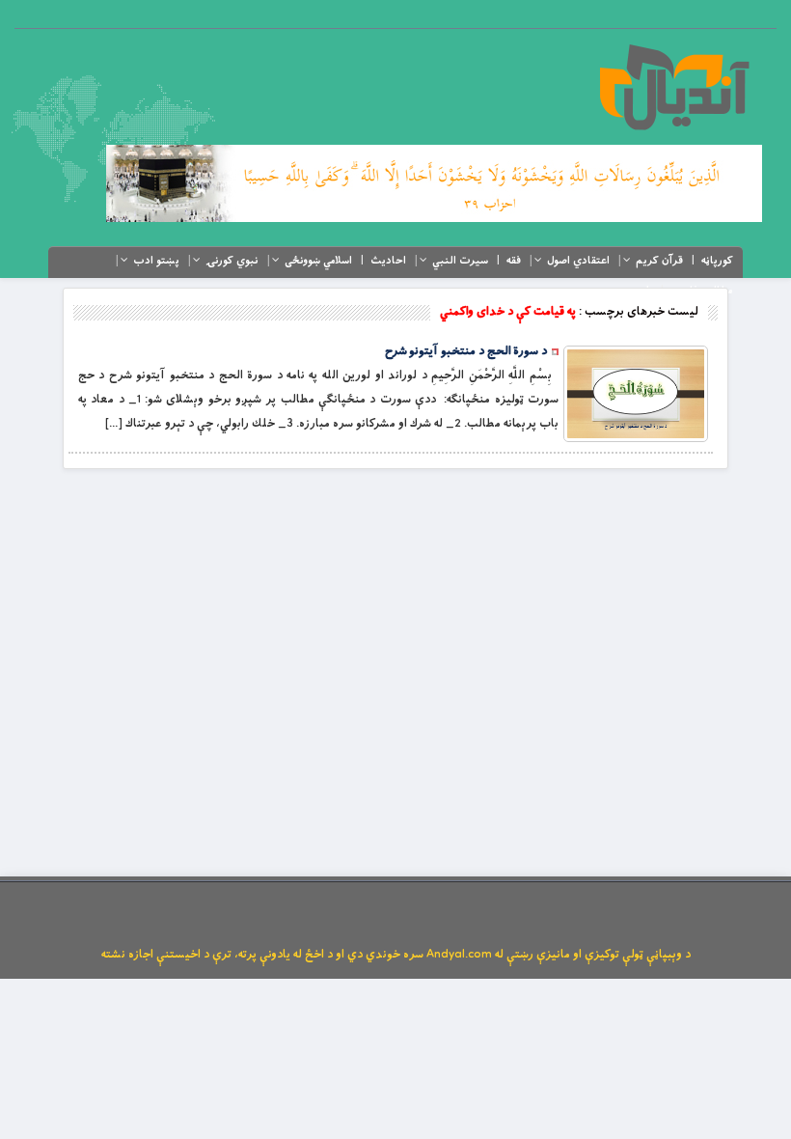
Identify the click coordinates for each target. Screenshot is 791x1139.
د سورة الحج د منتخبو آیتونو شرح (466, 351)
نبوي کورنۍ (232, 260)
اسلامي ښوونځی (318, 260)
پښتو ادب (156, 260)
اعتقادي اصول (578, 260)
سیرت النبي (460, 260)
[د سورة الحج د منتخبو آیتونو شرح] (636, 393)
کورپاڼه (717, 260)
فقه (513, 260)
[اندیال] (673, 86)
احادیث (388, 260)
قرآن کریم (659, 260)
